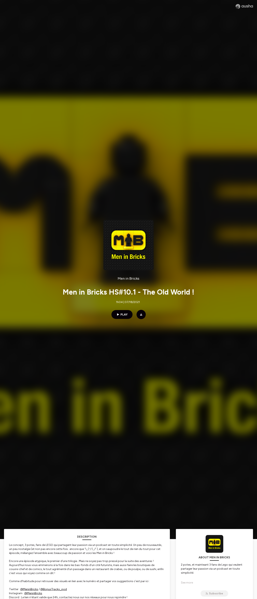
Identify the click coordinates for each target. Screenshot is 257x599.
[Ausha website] (244, 6)
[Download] (141, 314)
